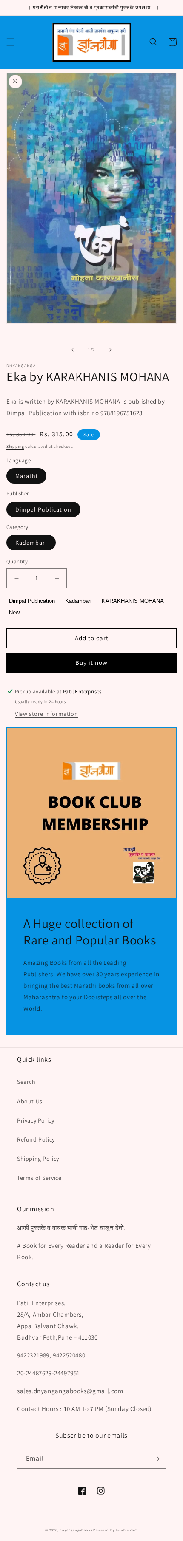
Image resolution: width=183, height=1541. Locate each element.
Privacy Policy (35, 1120)
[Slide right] (110, 349)
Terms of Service (39, 1178)
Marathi (26, 476)
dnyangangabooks (76, 1529)
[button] (10, 42)
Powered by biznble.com (115, 1529)
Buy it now (91, 663)
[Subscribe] (156, 1459)
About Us (30, 1101)
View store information (46, 714)
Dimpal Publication (43, 509)
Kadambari (31, 542)
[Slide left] (72, 349)
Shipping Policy (38, 1158)
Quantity (17, 561)
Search (26, 1082)
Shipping (15, 446)
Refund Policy (36, 1139)
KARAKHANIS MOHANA (133, 601)
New (14, 612)
